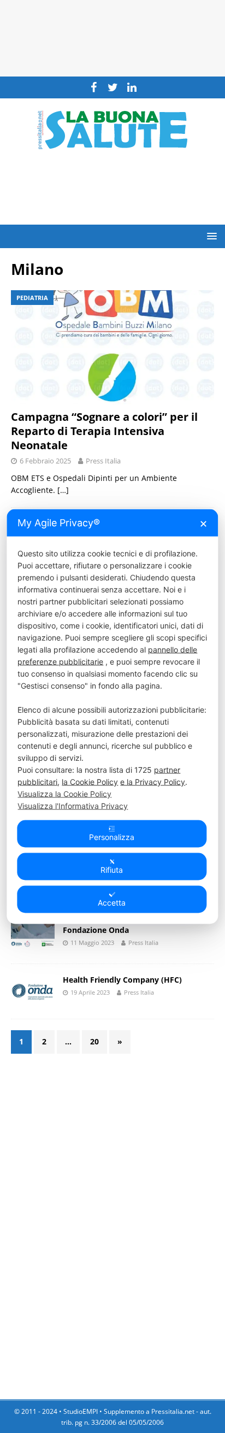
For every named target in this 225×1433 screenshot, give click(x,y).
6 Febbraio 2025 (45, 461)
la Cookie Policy (90, 781)
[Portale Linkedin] (131, 87)
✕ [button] (203, 524)
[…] (63, 490)
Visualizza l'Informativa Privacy (72, 806)
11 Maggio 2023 (92, 942)
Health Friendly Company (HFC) (122, 979)
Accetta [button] (112, 902)
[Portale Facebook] (93, 87)
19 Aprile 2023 (90, 992)
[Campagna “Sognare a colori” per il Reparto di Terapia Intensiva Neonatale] (112, 347)
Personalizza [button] (111, 837)
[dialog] (112, 716)
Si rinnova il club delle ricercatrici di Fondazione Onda (130, 924)
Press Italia (103, 461)
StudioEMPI (80, 1411)
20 (94, 1041)
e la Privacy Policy (152, 781)
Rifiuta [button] (111, 869)
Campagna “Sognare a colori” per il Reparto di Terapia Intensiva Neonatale (104, 431)
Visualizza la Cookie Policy (64, 793)
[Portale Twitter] (112, 87)
